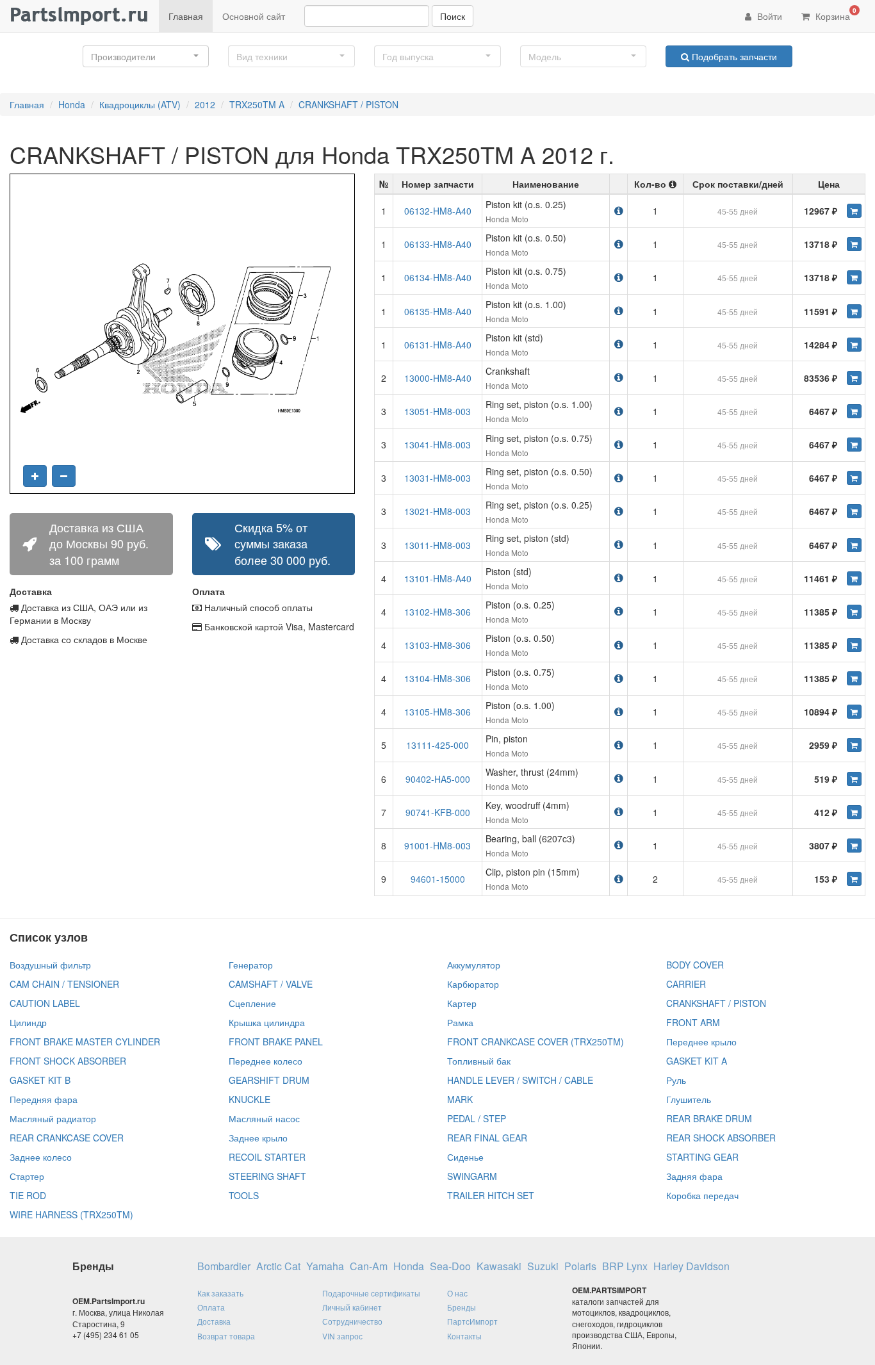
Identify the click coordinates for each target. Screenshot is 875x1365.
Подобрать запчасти (733, 56)
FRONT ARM (693, 1022)
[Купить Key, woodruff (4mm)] (854, 812)
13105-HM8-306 (437, 711)
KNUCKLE (249, 1099)
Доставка (214, 1321)
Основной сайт (253, 16)
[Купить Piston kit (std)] (854, 345)
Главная (185, 16)
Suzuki (543, 1266)
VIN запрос (342, 1335)
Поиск (452, 16)
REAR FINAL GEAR (487, 1137)
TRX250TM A (256, 104)
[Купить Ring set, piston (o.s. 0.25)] (854, 511)
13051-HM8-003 (437, 411)
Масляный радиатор (53, 1118)
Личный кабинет (352, 1307)
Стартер (27, 1176)
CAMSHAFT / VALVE (271, 983)
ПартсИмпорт (472, 1321)
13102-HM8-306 (437, 611)
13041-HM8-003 (437, 444)
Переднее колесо (265, 1060)
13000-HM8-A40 (437, 378)
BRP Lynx (625, 1266)
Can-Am (369, 1266)
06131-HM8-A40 (437, 344)
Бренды (461, 1307)
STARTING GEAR (702, 1156)
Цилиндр (28, 1022)
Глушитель (688, 1099)
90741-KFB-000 (437, 812)
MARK (460, 1099)
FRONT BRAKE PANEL (276, 1041)
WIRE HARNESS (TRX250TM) (71, 1214)
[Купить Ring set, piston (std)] (854, 545)
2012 (205, 104)
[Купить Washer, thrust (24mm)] (854, 779)
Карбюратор (473, 983)
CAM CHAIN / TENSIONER (64, 983)
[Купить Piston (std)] (854, 578)
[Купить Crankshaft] (854, 378)
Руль (676, 1080)
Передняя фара (44, 1099)
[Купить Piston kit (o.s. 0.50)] (854, 244)
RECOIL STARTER (267, 1156)
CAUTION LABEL (45, 1003)
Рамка (460, 1022)
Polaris (580, 1266)
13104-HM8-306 (437, 678)
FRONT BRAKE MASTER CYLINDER (85, 1041)
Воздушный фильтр (50, 964)
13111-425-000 (437, 745)
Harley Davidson (691, 1266)
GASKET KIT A (696, 1060)
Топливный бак (479, 1060)
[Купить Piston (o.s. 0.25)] (854, 612)
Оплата (211, 1307)
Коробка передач (702, 1195)
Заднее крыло (258, 1137)
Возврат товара (226, 1335)
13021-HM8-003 (437, 511)
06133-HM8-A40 (437, 244)
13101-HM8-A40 (437, 578)
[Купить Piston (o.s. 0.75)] (854, 678)
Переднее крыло (701, 1041)
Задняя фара (694, 1176)
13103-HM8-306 (437, 645)
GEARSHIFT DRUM (269, 1080)
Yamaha (325, 1266)
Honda (71, 104)
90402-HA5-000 (437, 778)
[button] (146, 56)
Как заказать (220, 1292)
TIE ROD (28, 1195)
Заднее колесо (41, 1156)
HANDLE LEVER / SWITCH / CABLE (520, 1080)
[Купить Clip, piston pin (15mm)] (854, 879)
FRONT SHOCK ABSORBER (68, 1060)
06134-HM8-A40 (437, 277)
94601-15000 (438, 878)
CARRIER (686, 983)
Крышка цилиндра (267, 1022)
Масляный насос (264, 1118)
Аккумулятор (473, 964)
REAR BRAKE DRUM (709, 1118)
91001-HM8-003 (437, 845)
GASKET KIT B (40, 1080)
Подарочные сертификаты (371, 1292)
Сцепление (252, 1003)
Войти (768, 16)
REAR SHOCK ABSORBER (721, 1137)
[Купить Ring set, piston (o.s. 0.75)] (854, 444)
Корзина (834, 14)
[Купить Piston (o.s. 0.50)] (854, 645)
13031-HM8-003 (437, 477)
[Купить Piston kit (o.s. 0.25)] (854, 211)
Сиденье (465, 1156)
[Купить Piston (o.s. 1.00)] (854, 712)
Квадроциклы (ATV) (140, 104)
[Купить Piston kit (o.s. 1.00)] (854, 311)
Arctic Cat (278, 1266)
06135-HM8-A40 (437, 311)
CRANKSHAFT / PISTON (348, 104)
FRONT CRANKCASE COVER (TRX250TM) (535, 1041)
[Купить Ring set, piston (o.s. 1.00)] (854, 411)
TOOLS (244, 1195)
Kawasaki (499, 1266)
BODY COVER (695, 964)
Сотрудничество (352, 1321)
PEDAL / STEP (476, 1118)
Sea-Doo (450, 1266)
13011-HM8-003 (437, 545)
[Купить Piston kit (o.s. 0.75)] (854, 277)
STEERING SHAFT (267, 1176)
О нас (457, 1292)
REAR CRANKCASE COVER (67, 1137)
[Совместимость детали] (618, 210)
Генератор (251, 964)
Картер (462, 1003)
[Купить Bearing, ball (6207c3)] (854, 845)
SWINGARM (472, 1176)
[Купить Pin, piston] (854, 745)
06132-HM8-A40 (437, 210)
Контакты (464, 1335)
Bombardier (223, 1266)
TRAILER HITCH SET (490, 1195)
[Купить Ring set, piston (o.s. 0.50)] (854, 478)
